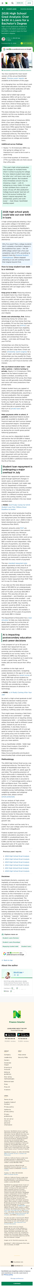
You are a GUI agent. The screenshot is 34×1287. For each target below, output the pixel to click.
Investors (7, 1089)
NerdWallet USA (18, 1262)
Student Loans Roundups (11, 942)
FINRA (20, 1206)
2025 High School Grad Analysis (17, 856)
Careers (6, 1060)
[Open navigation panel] (2, 3)
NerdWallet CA (18, 1265)
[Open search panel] (12, 3)
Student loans (26, 946)
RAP (22, 528)
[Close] (31, 1268)
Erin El (18, 972)
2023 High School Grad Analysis (17, 862)
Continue (17, 1283)
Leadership (8, 1057)
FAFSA (23, 325)
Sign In (20, 3)
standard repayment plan (17, 563)
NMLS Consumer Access (11, 1153)
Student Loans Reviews (11, 938)
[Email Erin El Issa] (15, 975)
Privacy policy (9, 1107)
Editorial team (9, 1081)
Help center (22, 1054)
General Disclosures (20, 1213)
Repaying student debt (10, 946)
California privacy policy (9, 1110)
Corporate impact (7, 1064)
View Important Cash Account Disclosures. (15, 1223)
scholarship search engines (17, 352)
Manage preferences (17, 1278)
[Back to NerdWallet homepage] (3, 9)
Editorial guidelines (7, 1073)
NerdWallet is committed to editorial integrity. (17, 70)
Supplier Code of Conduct (10, 1103)
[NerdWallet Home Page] (7, 3)
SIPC (24, 1206)
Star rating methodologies (9, 1078)
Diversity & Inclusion (8, 1068)
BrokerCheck (21, 1214)
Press (6, 1084)
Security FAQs (23, 1057)
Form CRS (7, 1210)
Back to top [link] (8, 960)
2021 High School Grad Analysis (17, 868)
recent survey (25, 675)
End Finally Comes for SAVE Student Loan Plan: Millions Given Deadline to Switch (16, 507)
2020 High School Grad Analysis (17, 871)
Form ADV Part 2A (16, 1210)
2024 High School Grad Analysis (17, 859)
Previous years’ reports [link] (15, 78)
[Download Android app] (23, 1035)
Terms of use (8, 1099)
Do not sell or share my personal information (8, 1122)
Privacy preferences (8, 1115)
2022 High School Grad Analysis (17, 865)
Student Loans (11, 9)
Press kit (7, 1087)
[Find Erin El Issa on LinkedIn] (18, 975)
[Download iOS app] (10, 1035)
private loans (15, 408)
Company (7, 1054)
